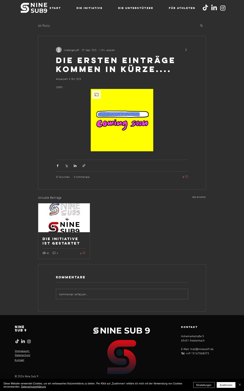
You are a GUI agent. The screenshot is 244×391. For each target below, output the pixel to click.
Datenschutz (22, 355)
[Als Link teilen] (84, 165)
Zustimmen (226, 385)
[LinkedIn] (214, 7)
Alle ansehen (199, 197)
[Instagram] (222, 7)
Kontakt (19, 360)
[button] (201, 25)
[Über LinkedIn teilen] (75, 165)
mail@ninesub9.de (201, 349)
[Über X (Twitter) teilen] (66, 165)
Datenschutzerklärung (33, 386)
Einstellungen (203, 385)
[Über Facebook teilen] (57, 165)
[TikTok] (205, 7)
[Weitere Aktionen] (186, 50)
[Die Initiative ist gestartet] (64, 217)
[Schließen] (240, 385)
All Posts (44, 25)
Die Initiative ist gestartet (61, 240)
